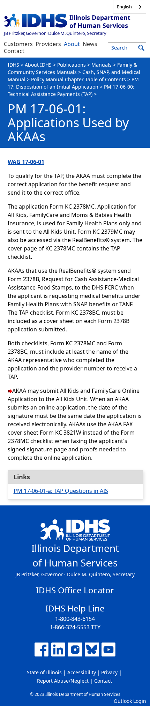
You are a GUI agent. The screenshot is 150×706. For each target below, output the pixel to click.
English (124, 6)
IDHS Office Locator (75, 590)
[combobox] (129, 7)
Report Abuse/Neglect (63, 680)
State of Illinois (44, 672)
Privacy (109, 672)
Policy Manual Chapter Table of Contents (78, 79)
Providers (48, 44)
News (90, 44)
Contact (14, 51)
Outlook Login (130, 701)
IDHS (13, 64)
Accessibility (81, 672)
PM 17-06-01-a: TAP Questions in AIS (61, 491)
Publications (71, 64)
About (72, 44)
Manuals (101, 64)
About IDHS (38, 64)
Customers (18, 44)
